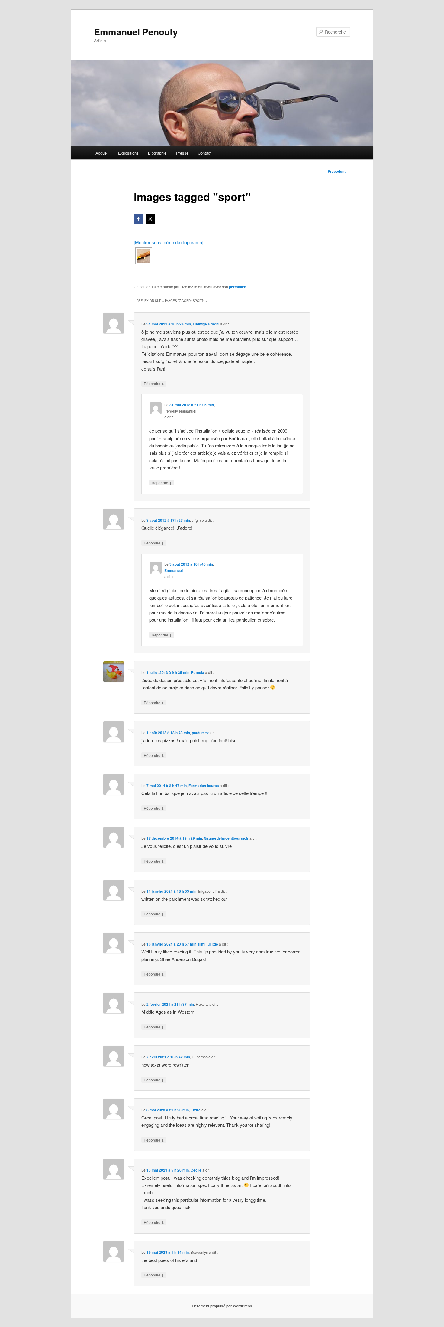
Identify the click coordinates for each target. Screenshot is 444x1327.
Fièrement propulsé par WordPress (222, 1306)
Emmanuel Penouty (136, 31)
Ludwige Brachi (206, 324)
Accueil (101, 153)
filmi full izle (208, 944)
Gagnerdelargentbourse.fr (226, 838)
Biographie (157, 153)
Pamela (197, 672)
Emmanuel (173, 570)
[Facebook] (138, 219)
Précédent (334, 171)
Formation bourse (203, 785)
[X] (150, 219)
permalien (237, 286)
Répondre (154, 383)
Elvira (196, 1110)
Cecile (196, 1170)
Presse (182, 153)
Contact (204, 153)
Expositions (128, 153)
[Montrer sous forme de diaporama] (168, 242)
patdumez (200, 732)
